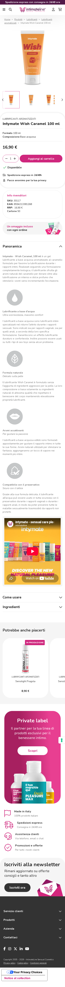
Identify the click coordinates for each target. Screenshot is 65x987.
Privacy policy (9, 963)
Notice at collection (17, 978)
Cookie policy (22, 963)
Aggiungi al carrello (41, 159)
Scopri (32, 751)
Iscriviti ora (17, 887)
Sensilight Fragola (25, 681)
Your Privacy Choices (28, 972)
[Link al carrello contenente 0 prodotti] (60, 9)
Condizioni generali (38, 963)
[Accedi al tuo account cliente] (53, 9)
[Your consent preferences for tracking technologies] (61, 740)
